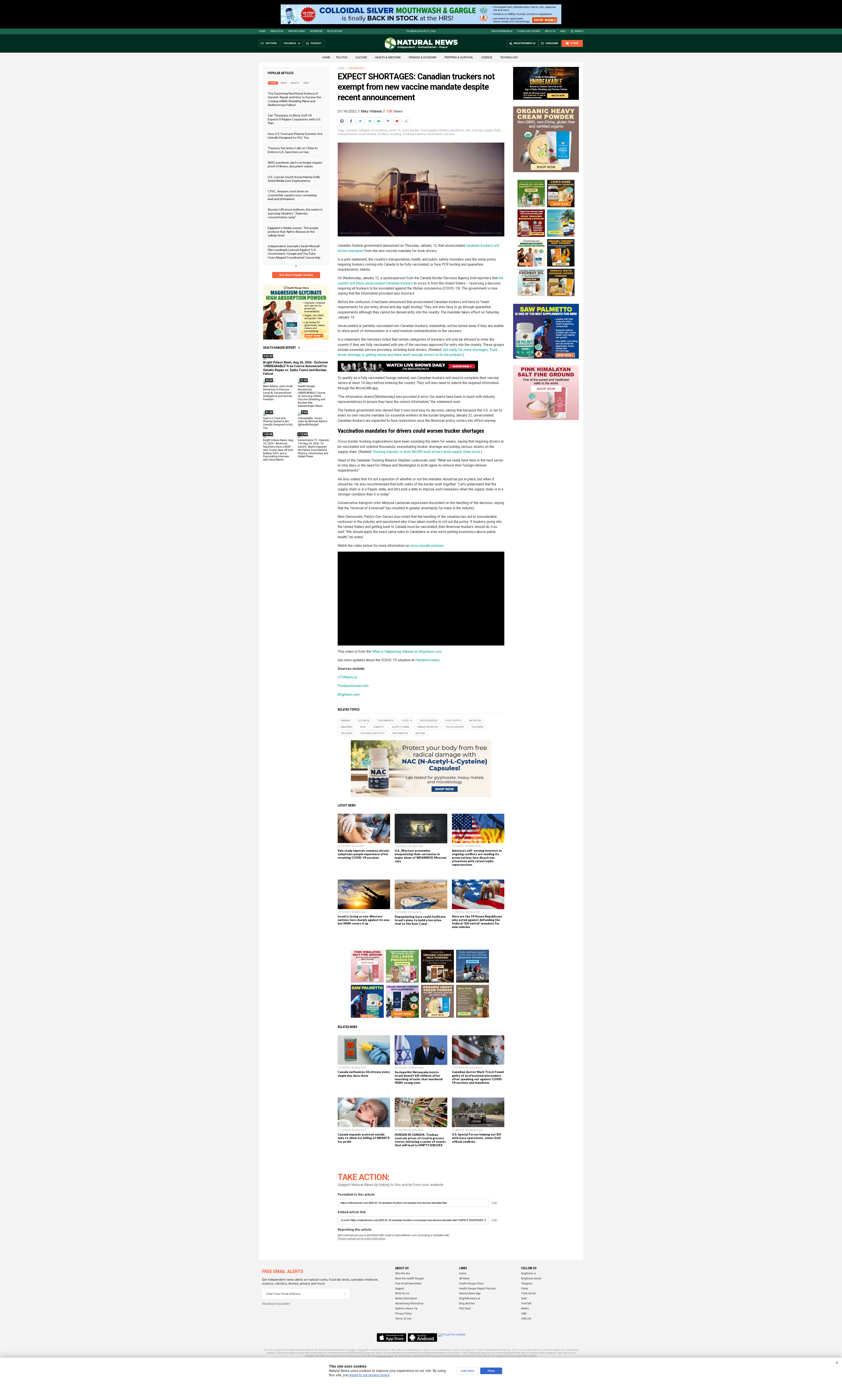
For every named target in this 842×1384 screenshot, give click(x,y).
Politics (342, 57)
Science (486, 57)
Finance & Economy (423, 57)
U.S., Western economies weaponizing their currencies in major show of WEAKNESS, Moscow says (420, 856)
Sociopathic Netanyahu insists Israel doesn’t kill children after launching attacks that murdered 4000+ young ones (418, 1077)
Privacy (352, 1349)
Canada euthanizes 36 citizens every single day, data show (364, 1073)
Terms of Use (403, 1318)
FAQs (562, 31)
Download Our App (528, 31)
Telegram (527, 1283)
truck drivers (367, 134)
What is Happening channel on (406, 651)
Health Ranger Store (471, 1283)
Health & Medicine (388, 57)
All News (464, 1278)
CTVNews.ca (347, 677)
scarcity (477, 130)
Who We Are (402, 1273)
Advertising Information (409, 1303)
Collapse (364, 130)
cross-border (410, 130)
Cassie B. (360, 846)
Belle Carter (475, 846)
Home (262, 31)
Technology (509, 57)
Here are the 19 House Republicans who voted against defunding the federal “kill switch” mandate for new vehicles (477, 922)
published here (384, 1355)
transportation (348, 134)
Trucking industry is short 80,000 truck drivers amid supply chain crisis (426, 452)
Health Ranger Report (279, 347)
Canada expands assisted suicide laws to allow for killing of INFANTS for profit (364, 1138)
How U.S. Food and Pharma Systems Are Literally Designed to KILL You (295, 135)
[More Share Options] (406, 121)
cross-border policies (427, 546)
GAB (523, 1313)
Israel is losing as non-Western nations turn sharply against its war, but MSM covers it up (364, 920)
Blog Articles (467, 1303)
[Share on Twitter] (360, 121)
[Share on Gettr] (397, 121)
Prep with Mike (296, 31)
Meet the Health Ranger (409, 1278)
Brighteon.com (349, 694)
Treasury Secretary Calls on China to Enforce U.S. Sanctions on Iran (293, 150)
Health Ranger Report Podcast (477, 1288)
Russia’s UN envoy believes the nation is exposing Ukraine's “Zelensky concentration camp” (295, 213)
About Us (550, 31)
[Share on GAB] (379, 121)
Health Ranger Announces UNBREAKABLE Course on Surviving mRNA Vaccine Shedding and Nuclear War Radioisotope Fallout (311, 396)
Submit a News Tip (406, 1308)
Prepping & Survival (458, 57)
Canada (351, 130)
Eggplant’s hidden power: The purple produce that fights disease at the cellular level (293, 231)
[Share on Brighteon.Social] (342, 121)
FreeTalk (526, 1303)
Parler (524, 1288)
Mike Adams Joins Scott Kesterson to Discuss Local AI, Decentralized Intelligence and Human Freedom (278, 393)
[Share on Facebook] (351, 121)
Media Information (406, 1298)
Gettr (524, 1298)
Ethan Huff (417, 846)
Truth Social (528, 1293)
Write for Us (402, 1293)
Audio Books (334, 31)
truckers (383, 134)
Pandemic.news (427, 660)
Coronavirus (356, 68)
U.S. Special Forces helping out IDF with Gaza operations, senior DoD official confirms (476, 1138)
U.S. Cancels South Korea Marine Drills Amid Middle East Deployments (294, 178)
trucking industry (414, 134)
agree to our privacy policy (369, 1375)
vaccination (434, 134)
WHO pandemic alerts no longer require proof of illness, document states (295, 164)
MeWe (525, 1308)
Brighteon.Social (531, 1278)
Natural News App (469, 1293)
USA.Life (526, 1318)
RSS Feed (465, 1308)
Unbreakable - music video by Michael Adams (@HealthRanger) (312, 421)
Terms (361, 1349)
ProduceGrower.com (353, 686)
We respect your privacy (276, 1303)
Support (399, 1288)
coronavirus (379, 130)
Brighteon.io (528, 1273)
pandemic (457, 130)
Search (579, 31)
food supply (429, 130)
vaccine (449, 134)
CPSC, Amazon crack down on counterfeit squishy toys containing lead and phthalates (292, 195)
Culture (361, 57)
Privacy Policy (403, 1313)
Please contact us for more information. (362, 1238)
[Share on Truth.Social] (388, 121)
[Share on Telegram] (370, 121)
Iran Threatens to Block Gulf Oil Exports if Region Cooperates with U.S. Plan (294, 119)
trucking (395, 134)
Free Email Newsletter (408, 1283)
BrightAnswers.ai (501, 31)
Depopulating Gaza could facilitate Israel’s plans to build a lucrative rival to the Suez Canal (420, 920)
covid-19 (394, 130)
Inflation (443, 130)
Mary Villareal (371, 111)
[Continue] (345, 1294)
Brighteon (276, 31)
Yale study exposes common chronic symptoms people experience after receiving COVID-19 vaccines (363, 854)
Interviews (316, 31)
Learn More (467, 1370)
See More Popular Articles (296, 275)
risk (468, 130)
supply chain (492, 130)
